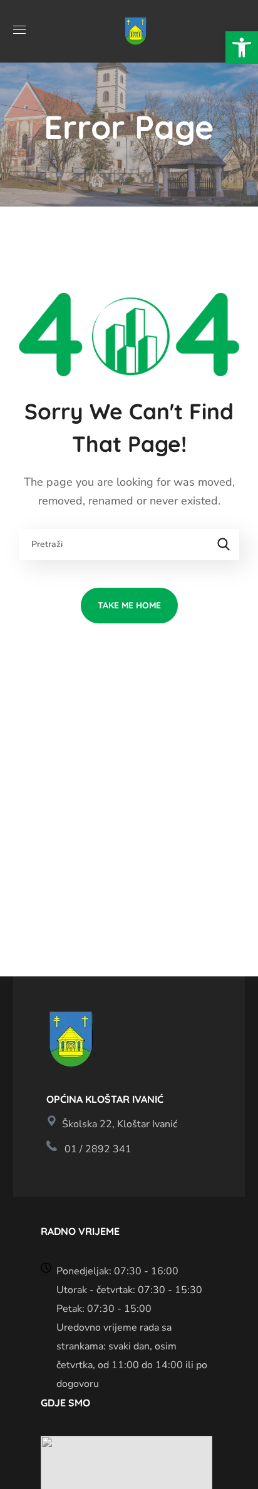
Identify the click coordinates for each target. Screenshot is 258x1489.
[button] (241, 47)
